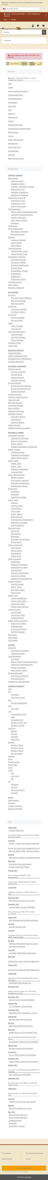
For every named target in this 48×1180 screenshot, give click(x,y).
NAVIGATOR (13, 1123)
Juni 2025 (11, 930)
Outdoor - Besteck (16, 514)
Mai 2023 (11, 1105)
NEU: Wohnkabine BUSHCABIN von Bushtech (23, 920)
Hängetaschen (15, 276)
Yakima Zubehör (16, 329)
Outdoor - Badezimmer (15, 545)
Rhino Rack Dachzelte (15, 403)
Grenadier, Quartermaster (19, 703)
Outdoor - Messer (16, 587)
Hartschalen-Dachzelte (18, 380)
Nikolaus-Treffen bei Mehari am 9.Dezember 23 (24, 1061)
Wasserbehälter (16, 553)
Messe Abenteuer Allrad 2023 (18, 1115)
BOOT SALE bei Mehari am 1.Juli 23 (20, 1108)
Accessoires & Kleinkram (19, 629)
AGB (9, 110)
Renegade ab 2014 (17, 720)
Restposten (11, 803)
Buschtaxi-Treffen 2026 (16, 830)
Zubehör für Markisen (17, 422)
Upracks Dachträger (17, 340)
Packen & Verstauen (14, 559)
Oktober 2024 (12, 1003)
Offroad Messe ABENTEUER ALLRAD (21, 1026)
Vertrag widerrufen (24, 1168)
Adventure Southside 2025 (17, 927)
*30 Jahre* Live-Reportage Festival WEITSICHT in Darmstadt (24, 1071)
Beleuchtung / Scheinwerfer (19, 231)
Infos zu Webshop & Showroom (18, 91)
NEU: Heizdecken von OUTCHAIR (20, 1075)
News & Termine (13, 132)
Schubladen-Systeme (15, 282)
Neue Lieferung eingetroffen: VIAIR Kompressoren (19, 876)
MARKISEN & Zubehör (15, 414)
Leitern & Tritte (12, 346)
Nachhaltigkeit (12, 102)
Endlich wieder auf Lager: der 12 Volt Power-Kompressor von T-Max (22, 992)
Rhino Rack (12, 295)
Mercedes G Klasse (17, 745)
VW (9, 782)
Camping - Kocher (16, 506)
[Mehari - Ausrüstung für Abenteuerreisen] (13, 29)
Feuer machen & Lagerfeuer (20, 480)
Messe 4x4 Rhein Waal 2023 (18, 1117)
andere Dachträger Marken (16, 332)
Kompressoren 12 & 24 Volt (16, 198)
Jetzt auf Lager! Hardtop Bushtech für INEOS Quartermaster (22, 883)
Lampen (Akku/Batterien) (19, 598)
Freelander (14, 737)
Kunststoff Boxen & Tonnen (19, 271)
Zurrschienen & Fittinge (18, 262)
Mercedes (11, 742)
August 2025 (12, 917)
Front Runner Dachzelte (15, 405)
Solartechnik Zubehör (18, 653)
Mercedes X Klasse (17, 748)
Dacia (10, 689)
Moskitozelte (15, 494)
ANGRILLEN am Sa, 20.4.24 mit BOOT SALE (23, 1032)
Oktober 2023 (12, 1065)
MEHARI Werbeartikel (18, 632)
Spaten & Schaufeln (17, 181)
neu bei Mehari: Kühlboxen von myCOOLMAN (23, 1042)
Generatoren (15, 223)
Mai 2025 (11, 941)
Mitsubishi (11, 756)
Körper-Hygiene (16, 548)
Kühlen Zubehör (16, 245)
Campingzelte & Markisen (16, 435)
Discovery (14, 734)
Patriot (13, 717)
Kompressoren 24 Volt (18, 203)
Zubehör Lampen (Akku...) (19, 601)
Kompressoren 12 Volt (18, 201)
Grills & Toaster (16, 511)
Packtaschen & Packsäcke (19, 565)
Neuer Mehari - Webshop (17, 1126)
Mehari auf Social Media (16, 158)
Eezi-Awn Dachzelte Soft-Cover (21, 389)
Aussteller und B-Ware (15, 806)
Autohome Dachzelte (14, 394)
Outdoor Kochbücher (17, 525)
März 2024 (11, 1030)
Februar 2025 (12, 965)
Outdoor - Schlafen (14, 449)
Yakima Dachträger (17, 326)
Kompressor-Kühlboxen (18, 240)
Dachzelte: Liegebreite (18, 372)
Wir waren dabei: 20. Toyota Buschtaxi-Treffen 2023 (22, 1094)
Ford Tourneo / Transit (18, 697)
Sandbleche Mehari (15, 1120)
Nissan (10, 759)
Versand (26, 1171)
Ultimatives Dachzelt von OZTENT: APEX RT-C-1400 (23, 893)
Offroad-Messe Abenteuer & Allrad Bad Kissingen (24, 857)
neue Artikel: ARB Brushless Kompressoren (22, 953)
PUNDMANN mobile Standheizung (20, 983)
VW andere (14, 793)
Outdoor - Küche (13, 500)
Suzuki (10, 767)
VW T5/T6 (14, 787)
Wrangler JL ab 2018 (17, 725)
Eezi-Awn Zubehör (17, 320)
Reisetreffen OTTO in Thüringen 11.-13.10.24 (23, 1013)
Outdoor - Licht (12, 595)
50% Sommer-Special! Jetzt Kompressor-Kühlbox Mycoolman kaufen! (23, 836)
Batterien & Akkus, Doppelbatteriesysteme (24, 212)
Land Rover (12, 728)
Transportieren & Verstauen (17, 257)
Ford (9, 692)
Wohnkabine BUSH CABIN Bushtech (19, 359)
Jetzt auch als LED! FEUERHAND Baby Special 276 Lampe (23, 979)
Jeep (9, 711)
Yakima (10, 323)
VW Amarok (14, 784)
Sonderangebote (13, 800)
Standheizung (12, 226)
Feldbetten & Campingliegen (20, 455)
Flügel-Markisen (16, 419)
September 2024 (13, 1010)
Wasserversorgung (14, 528)
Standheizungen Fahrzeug (19, 486)
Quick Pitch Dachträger (18, 337)
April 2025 (11, 950)
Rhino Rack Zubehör (17, 304)
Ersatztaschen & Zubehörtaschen (21, 579)
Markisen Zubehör (16, 444)
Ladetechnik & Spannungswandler (22, 215)
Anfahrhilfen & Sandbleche (19, 192)
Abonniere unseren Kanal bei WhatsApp (21, 1000)
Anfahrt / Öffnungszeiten (15, 140)
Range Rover (15, 739)
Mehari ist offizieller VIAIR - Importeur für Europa (24, 851)
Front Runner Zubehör (18, 312)
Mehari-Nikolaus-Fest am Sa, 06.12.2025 (22, 900)
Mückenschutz (12, 489)
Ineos (10, 700)
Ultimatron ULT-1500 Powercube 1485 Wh (22, 1102)
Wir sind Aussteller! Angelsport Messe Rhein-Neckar (22, 1038)
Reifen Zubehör (13, 285)
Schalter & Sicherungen (18, 217)
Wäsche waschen (16, 550)
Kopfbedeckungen (17, 626)
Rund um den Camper (18, 615)
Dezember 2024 (13, 987)
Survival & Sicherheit (14, 581)
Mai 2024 (11, 1023)
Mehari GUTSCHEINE (15, 809)
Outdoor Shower (16, 556)
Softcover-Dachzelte (17, 377)
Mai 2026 (11, 855)
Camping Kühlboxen (17, 618)
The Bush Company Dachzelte (17, 397)
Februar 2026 (12, 871)
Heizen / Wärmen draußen (16, 475)
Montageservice (13, 143)
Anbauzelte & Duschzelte (16, 411)
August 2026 (12, 827)
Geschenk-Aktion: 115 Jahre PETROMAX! (22, 907)
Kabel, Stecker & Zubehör (19, 220)
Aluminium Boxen (16, 268)
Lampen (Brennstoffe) (18, 604)
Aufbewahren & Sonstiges (19, 522)
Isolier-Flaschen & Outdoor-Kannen (22, 520)
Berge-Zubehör (13, 178)
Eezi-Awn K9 (12, 315)
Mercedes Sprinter (17, 753)
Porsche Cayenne (14, 762)
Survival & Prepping (17, 584)
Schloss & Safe (16, 593)
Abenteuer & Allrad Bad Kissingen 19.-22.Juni (23, 944)
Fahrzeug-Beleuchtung (15, 229)
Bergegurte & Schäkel (18, 184)
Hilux (12, 773)
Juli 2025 (11, 924)
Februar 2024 (12, 1046)
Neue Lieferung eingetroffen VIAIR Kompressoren (24, 970)
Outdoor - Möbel (13, 461)
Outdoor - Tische (16, 466)
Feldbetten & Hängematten (19, 469)
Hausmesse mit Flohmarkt (17, 946)
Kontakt (13, 20)
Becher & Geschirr (16, 517)
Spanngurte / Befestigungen (20, 265)
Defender (14, 731)
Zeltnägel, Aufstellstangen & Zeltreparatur (24, 447)
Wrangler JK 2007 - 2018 (19, 723)
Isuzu (10, 706)
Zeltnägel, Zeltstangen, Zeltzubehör (19, 428)
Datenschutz (12, 106)
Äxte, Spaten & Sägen (18, 590)
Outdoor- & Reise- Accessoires (17, 621)
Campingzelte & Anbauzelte (20, 438)
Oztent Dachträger (16, 334)
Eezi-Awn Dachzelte (14, 383)
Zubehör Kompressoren (18, 206)
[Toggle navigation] (3, 27)
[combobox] (21, 8)
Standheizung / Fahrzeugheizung (18, 681)
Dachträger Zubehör (14, 343)
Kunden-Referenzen (14, 147)
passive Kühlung (16, 243)
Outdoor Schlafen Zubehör (19, 458)
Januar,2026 (12, 887)
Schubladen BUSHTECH (16, 362)
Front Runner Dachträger (19, 309)
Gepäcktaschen (16, 274)
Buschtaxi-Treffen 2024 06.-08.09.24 (20, 1019)
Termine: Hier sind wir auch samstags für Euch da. (24, 848)
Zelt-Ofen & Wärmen (17, 477)
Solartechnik (12, 648)
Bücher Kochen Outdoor (18, 623)
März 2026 (11, 861)
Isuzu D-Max (15, 709)
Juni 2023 (11, 1099)
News (5, 20)
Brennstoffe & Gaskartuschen (20, 483)
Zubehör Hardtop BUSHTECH (17, 356)
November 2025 (13, 898)
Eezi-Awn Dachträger (17, 318)
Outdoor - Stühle (16, 463)
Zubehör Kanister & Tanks (19, 254)
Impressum (11, 114)
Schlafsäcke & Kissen (18, 452)
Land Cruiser (15, 776)
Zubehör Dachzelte (14, 425)
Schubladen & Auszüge (18, 260)
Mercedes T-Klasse (17, 751)
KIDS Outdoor (12, 635)
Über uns (11, 136)
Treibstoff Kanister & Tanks (19, 251)
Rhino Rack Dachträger (18, 301)
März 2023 (11, 1112)
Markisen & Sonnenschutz (19, 441)
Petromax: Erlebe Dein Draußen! (19, 867)
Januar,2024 (12, 1052)
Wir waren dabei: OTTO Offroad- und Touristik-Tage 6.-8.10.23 (22, 1084)
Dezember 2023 (13, 1059)
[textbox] (21, 8)
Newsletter (11, 155)
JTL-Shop (28, 1177)
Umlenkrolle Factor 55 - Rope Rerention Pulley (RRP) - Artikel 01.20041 (23, 936)
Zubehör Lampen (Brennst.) (19, 607)
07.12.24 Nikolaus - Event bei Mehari (20, 1006)
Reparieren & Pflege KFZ (16, 288)
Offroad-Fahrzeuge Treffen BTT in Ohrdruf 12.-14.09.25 (21, 913)
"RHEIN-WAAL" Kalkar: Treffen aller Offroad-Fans (23, 961)
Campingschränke (17, 472)
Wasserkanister (16, 534)
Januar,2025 (12, 973)
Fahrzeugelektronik (14, 209)
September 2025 (13, 904)
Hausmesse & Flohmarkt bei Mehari (20, 864)
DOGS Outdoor (13, 638)
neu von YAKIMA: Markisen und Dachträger (22, 1055)
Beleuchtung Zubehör (18, 234)
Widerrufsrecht (12, 117)
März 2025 (11, 957)
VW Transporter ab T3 (18, 790)
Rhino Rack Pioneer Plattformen (21, 298)
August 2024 (12, 1017)
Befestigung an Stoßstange (19, 195)
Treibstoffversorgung (14, 248)
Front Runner (12, 306)
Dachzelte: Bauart (16, 375)
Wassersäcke (15, 531)
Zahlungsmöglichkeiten (15, 95)
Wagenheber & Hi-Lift (18, 189)
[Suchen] (44, 32)
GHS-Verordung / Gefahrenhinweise (19, 129)
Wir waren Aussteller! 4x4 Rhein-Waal (21, 1048)
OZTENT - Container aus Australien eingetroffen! (24, 843)
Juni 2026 (11, 841)
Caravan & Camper (14, 609)
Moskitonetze (15, 492)
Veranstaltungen (13, 151)
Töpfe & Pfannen (16, 508)
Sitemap (10, 121)
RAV (12, 779)
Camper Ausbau (16, 612)
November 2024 (13, 997)
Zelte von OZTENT (14, 408)
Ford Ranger (15, 694)
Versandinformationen (15, 99)
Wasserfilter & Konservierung (20, 539)
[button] (32, 26)
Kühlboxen (11, 237)
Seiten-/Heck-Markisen (18, 417)
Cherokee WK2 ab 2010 (18, 714)
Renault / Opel (12, 765)
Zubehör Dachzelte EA (18, 391)
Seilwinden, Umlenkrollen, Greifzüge (22, 187)
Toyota (10, 770)
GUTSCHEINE (12, 640)
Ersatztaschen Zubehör (18, 279)
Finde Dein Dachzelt (14, 369)
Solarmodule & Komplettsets (20, 651)
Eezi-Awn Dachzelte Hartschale (21, 386)
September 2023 (13, 1078)
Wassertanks (15, 536)
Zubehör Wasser (16, 542)
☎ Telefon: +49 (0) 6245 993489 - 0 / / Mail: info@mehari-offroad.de (22, 15)
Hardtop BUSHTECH (14, 353)
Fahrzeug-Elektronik (14, 656)
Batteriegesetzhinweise (15, 125)
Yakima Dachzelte (14, 400)
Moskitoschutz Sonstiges (19, 497)
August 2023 (12, 1088)
